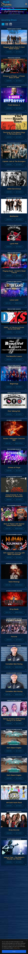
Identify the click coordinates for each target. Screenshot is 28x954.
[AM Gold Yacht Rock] (14, 792)
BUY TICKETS (19, 51)
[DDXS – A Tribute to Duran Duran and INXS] (14, 317)
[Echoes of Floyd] (14, 457)
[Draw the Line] (14, 820)
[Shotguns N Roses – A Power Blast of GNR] (14, 66)
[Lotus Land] (14, 290)
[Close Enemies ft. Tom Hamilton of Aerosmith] (14, 485)
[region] (14, 946)
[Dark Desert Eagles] (14, 737)
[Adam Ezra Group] (14, 178)
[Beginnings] (14, 373)
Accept (14, 951)
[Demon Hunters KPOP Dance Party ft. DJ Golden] (14, 708)
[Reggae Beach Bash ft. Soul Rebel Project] (14, 37)
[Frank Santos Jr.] (14, 95)
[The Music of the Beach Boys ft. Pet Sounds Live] (14, 122)
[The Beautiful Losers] (14, 346)
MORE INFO (9, 51)
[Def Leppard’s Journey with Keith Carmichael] (14, 542)
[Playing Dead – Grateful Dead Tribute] (14, 261)
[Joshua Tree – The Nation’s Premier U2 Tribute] (14, 847)
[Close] (26, 940)
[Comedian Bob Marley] (14, 654)
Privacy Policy (17, 948)
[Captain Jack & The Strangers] (14, 151)
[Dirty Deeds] (14, 599)
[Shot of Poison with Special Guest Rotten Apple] (14, 514)
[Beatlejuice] (14, 206)
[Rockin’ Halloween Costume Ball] (14, 428)
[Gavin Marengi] (14, 571)
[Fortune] (14, 626)
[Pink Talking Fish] (14, 401)
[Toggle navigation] (26, 4)
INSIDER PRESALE (19, 303)
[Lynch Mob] (14, 233)
